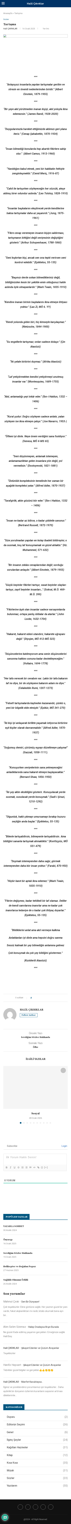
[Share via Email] (56, 998)
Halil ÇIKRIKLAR (10, 29)
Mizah (37, 1470)
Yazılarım (37, 1485)
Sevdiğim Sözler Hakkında (17, 1253)
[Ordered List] (22, 1167)
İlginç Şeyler (37, 1439)
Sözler (37, 1478)
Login (64, 1146)
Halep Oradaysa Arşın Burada (43, 1327)
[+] (46, 1167)
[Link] (38, 1167)
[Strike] (18, 1167)
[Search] (67, 3)
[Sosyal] (35, 1087)
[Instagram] (35, 1507)
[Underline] (14, 1167)
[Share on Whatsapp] (50, 998)
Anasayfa (7, 13)
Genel (37, 1432)
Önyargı (7, 1239)
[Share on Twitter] (40, 998)
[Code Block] (34, 1167)
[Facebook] (20, 1507)
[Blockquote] (30, 1167)
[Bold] (6, 1167)
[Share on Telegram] (53, 998)
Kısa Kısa (37, 1462)
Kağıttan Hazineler (37, 1447)
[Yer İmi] (63, 1070)
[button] (6, 1094)
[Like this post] (33, 998)
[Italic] (10, 1167)
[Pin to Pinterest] (43, 998)
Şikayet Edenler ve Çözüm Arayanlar (40, 1348)
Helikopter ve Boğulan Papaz (19, 1266)
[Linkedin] (43, 1507)
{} (42, 1167)
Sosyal (35, 1113)
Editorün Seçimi (37, 1424)
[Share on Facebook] (37, 998)
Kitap (37, 1455)
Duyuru (37, 1416)
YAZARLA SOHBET (13, 1226)
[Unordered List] (26, 1167)
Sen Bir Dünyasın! (30, 1301)
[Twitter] (28, 1507)
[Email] (50, 1507)
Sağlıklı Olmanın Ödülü (15, 1279)
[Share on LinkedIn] (46, 998)
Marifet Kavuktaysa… (32, 1382)
